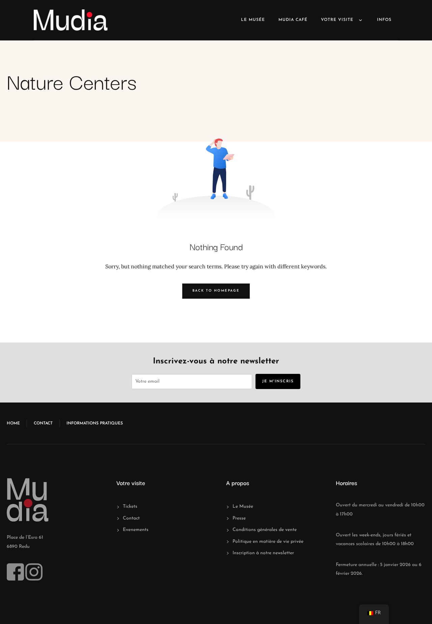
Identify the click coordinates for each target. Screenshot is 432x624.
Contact (43, 423)
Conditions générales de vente (265, 529)
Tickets (130, 506)
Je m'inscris (278, 381)
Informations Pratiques (94, 423)
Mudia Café (292, 20)
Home (13, 423)
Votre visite (337, 20)
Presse (239, 518)
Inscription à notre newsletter (263, 553)
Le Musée (253, 20)
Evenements (135, 529)
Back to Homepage (216, 291)
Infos (384, 20)
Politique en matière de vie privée (268, 541)
